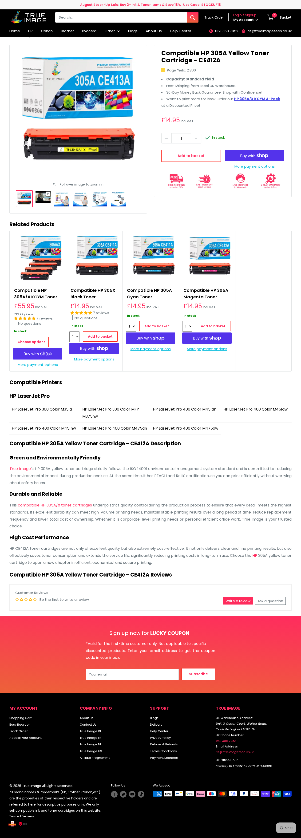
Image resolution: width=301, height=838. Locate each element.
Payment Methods (164, 757)
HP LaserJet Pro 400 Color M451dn (184, 409)
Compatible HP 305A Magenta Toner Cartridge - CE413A (205, 293)
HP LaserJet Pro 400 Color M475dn (114, 428)
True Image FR (90, 737)
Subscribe (198, 674)
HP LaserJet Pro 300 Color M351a (42, 409)
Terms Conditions (163, 751)
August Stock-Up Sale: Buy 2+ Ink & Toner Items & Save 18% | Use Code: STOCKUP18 (150, 4)
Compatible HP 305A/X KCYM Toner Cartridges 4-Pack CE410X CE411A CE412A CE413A (35, 293)
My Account (243, 19)
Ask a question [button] (270, 600)
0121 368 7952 (226, 30)
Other (110, 30)
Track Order (18, 731)
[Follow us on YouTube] (132, 794)
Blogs (133, 30)
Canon (47, 30)
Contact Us (88, 724)
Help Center (180, 30)
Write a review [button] (238, 600)
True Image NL (90, 744)
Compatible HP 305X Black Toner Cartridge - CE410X (93, 293)
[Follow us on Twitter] (123, 794)
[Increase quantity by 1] (196, 138)
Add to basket (191, 155)
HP (30, 30)
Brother (67, 30)
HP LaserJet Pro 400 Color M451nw (44, 428)
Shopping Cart (20, 718)
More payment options (254, 166)
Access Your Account (25, 737)
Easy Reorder (19, 724)
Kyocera (89, 30)
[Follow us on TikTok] (141, 794)
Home (14, 30)
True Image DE (91, 731)
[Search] (192, 17)
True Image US (91, 751)
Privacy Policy (160, 737)
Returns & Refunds (164, 744)
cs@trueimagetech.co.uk (270, 30)
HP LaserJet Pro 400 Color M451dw (255, 409)
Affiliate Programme (95, 757)
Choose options (31, 342)
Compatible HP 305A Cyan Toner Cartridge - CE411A (149, 293)
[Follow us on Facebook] (114, 794)
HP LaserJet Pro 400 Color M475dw (185, 428)
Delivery (156, 724)
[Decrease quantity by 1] (166, 138)
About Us (154, 30)
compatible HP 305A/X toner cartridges (55, 505)
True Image (20, 468)
